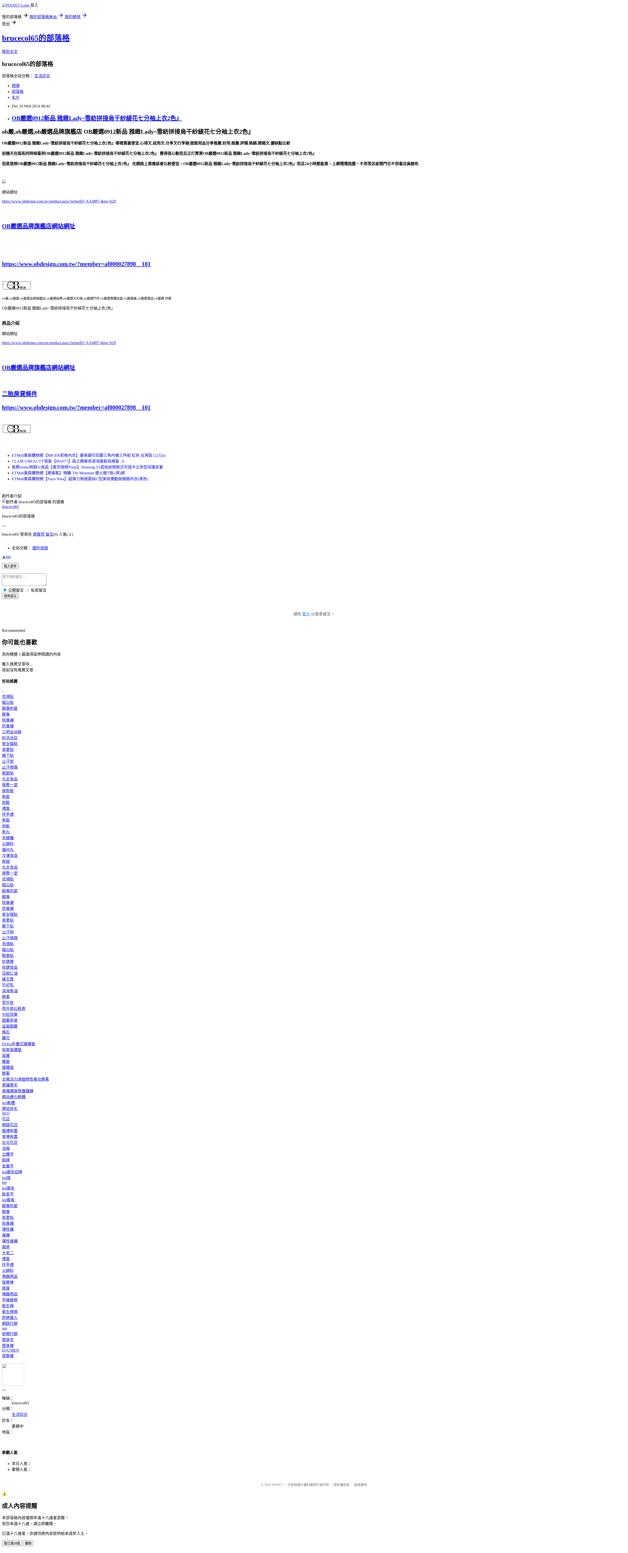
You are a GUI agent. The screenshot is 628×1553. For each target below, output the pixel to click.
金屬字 (8, 1166)
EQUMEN (10, 1350)
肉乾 (6, 826)
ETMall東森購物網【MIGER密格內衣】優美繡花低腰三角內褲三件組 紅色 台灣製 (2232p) (89, 455)
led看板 (8, 1200)
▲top (6, 557)
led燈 (6, 1178)
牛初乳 (8, 985)
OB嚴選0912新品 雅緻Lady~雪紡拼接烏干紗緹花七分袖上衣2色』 (97, 118)
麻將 (6, 1247)
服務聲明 (360, 1485)
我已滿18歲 (12, 1543)
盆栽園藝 (10, 1026)
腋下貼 (8, 755)
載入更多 (10, 566)
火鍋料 (8, 844)
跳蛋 (6, 1288)
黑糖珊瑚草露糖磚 (17, 1091)
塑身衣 (8, 1340)
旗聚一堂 (10, 785)
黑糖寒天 (10, 1085)
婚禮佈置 (10, 1131)
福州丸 (8, 850)
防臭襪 (8, 726)
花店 (6, 1119)
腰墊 (6, 1062)
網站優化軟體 (14, 1097)
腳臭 (6, 714)
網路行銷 (10, 1323)
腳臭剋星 (10, 708)
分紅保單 (10, 1014)
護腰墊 (8, 1067)
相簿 (16, 86)
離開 (28, 1543)
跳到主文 (10, 52)
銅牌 (6, 1160)
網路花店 (10, 1125)
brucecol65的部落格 (36, 38)
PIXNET (277, 1485)
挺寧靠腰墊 (12, 1050)
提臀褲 (8, 1356)
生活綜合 (42, 76)
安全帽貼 (10, 744)
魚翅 (6, 861)
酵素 (6, 997)
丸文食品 (10, 779)
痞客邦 (39, 534)
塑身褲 (8, 1346)
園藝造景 (10, 1020)
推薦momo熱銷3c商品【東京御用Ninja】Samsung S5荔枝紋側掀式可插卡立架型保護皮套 (87, 467)
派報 (6, 1148)
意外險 (8, 1003)
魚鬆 (6, 797)
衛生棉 (8, 1306)
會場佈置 (10, 1137)
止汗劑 (8, 761)
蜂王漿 (8, 979)
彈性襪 (8, 1229)
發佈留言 (10, 596)
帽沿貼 (8, 702)
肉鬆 (6, 803)
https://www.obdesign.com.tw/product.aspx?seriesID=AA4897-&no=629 (59, 201)
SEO (6, 1113)
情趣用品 (10, 1276)
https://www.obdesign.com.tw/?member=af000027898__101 (76, 264)
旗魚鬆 (8, 791)
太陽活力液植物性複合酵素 (25, 1079)
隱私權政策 (342, 1485)
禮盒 (6, 808)
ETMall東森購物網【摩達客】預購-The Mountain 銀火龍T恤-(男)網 (68, 473)
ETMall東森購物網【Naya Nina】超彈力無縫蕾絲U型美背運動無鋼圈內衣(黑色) (80, 479)
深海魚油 (10, 991)
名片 (16, 97)
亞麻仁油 (10, 973)
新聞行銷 (10, 1334)
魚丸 (6, 832)
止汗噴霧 (10, 767)
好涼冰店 (10, 738)
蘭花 (6, 1038)
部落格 (18, 92)
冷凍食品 (10, 856)
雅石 (6, 1032)
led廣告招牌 (12, 1172)
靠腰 (6, 1056)
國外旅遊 (40, 548)
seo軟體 (8, 1103)
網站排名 (10, 1109)
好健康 (8, 961)
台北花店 (10, 1142)
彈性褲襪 (10, 1241)
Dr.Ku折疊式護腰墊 (18, 1044)
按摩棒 (8, 1282)
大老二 (8, 1253)
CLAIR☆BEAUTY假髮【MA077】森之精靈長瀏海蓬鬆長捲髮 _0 (68, 461)
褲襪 (6, 1235)
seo (4, 1328)
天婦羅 (8, 838)
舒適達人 (10, 1318)
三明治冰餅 (12, 732)
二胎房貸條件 (19, 394)
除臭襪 (8, 720)
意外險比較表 (14, 1009)
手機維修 (10, 1300)
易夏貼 (8, 750)
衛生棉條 (10, 1312)
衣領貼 (8, 697)
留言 (49, 534)
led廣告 (8, 1188)
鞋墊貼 (8, 773)
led (4, 1182)
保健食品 (10, 967)
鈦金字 (8, 1194)
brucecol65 (10, 507)
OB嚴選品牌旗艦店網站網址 (38, 226)
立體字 (8, 1154)
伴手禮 (8, 814)
